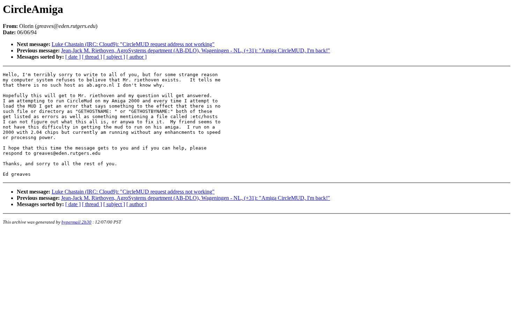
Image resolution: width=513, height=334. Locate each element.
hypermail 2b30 (76, 222)
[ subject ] (114, 57)
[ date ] (73, 57)
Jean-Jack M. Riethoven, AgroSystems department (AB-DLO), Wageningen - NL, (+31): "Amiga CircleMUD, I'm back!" (195, 50)
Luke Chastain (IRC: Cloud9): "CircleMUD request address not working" (133, 44)
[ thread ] (92, 57)
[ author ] (136, 57)
